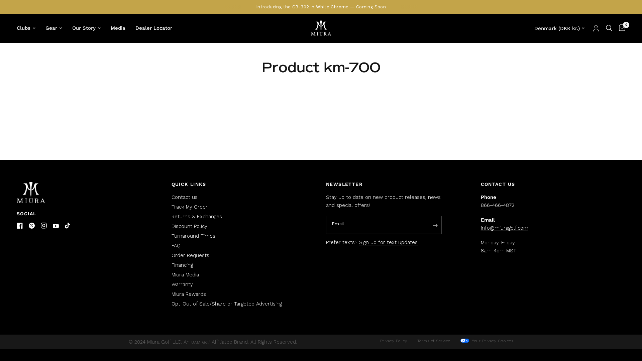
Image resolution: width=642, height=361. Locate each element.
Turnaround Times (193, 236)
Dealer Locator (153, 28)
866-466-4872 (497, 205)
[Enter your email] (435, 225)
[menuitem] (28, 28)
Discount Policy (189, 226)
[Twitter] (32, 226)
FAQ (176, 246)
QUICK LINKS (189, 184)
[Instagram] (44, 226)
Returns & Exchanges (197, 217)
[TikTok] (68, 226)
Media (118, 28)
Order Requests (190, 255)
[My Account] (596, 28)
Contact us (185, 197)
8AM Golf (200, 342)
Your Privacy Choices (492, 341)
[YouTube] (56, 226)
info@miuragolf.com (504, 228)
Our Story (84, 28)
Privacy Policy (393, 341)
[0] (620, 28)
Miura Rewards (189, 294)
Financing (182, 265)
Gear (51, 28)
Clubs (23, 28)
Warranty (182, 284)
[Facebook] (20, 226)
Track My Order (190, 207)
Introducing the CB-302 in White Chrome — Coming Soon (321, 6)
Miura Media (185, 275)
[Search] (609, 28)
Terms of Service (433, 341)
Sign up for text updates (388, 242)
